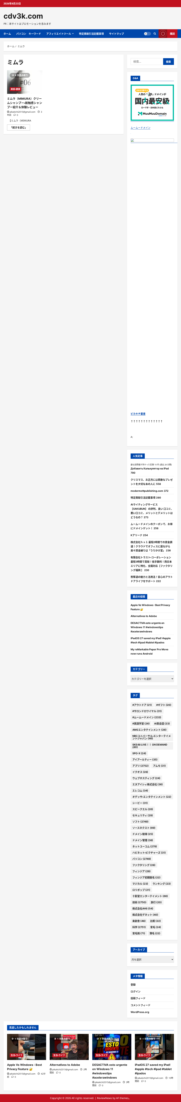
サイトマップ (116, 33)
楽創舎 (139, 920)
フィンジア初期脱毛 (146, 877)
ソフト (140, 821)
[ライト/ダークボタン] (147, 33)
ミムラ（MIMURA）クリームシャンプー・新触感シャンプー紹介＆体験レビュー (24, 103)
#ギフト (163, 704)
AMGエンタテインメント (149, 729)
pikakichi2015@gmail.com (22, 111)
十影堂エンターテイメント (150, 896)
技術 (139, 902)
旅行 (156, 902)
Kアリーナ (136, 535)
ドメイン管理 (142, 840)
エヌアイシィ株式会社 (147, 784)
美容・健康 (15, 89)
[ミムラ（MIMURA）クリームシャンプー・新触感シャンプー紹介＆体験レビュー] (24, 82)
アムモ (159, 765)
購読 (172, 33)
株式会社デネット (145, 914)
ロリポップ (141, 889)
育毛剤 (138, 933)
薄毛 (155, 933)
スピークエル (142, 809)
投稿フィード (138, 998)
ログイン (136, 991)
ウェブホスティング (146, 778)
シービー (140, 802)
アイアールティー (144, 759)
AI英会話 (162, 723)
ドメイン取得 (142, 833)
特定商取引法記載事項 (91, 33)
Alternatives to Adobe (144, 616)
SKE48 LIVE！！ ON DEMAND (149, 746)
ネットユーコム (144, 846)
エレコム (140, 790)
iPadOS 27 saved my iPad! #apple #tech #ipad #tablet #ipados (153, 1069)
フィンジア (141, 871)
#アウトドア (142, 704)
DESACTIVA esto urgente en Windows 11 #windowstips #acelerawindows (147, 627)
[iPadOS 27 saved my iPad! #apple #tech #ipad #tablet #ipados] (154, 1047)
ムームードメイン (140, 127)
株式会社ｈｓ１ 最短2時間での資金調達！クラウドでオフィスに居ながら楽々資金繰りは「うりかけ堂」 (151, 546)
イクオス (140, 771)
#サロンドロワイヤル (147, 711)
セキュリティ (142, 815)
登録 (133, 984)
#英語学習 (141, 723)
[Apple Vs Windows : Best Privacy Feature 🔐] (26, 1047)
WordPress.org (140, 1012)
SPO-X (139, 753)
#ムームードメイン (146, 717)
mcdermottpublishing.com (147, 490)
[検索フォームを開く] (155, 33)
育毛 (155, 927)
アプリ (140, 765)
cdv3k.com (23, 16)
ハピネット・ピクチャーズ (149, 852)
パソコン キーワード (28, 33)
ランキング (162, 883)
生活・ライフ (16, 1055)
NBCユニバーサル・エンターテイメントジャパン (151, 737)
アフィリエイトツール (58, 33)
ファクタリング (143, 864)
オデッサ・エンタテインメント (151, 796)
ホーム (7, 33)
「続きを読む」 (20, 128)
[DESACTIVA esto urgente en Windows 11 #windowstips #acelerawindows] (111, 1047)
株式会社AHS (142, 908)
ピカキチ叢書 (138, 413)
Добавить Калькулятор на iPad (150, 468)
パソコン (141, 858)
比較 (155, 920)
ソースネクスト (143, 827)
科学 (139, 927)
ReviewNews (104, 1098)
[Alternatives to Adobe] (69, 1047)
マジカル (140, 883)
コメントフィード (140, 1005)
